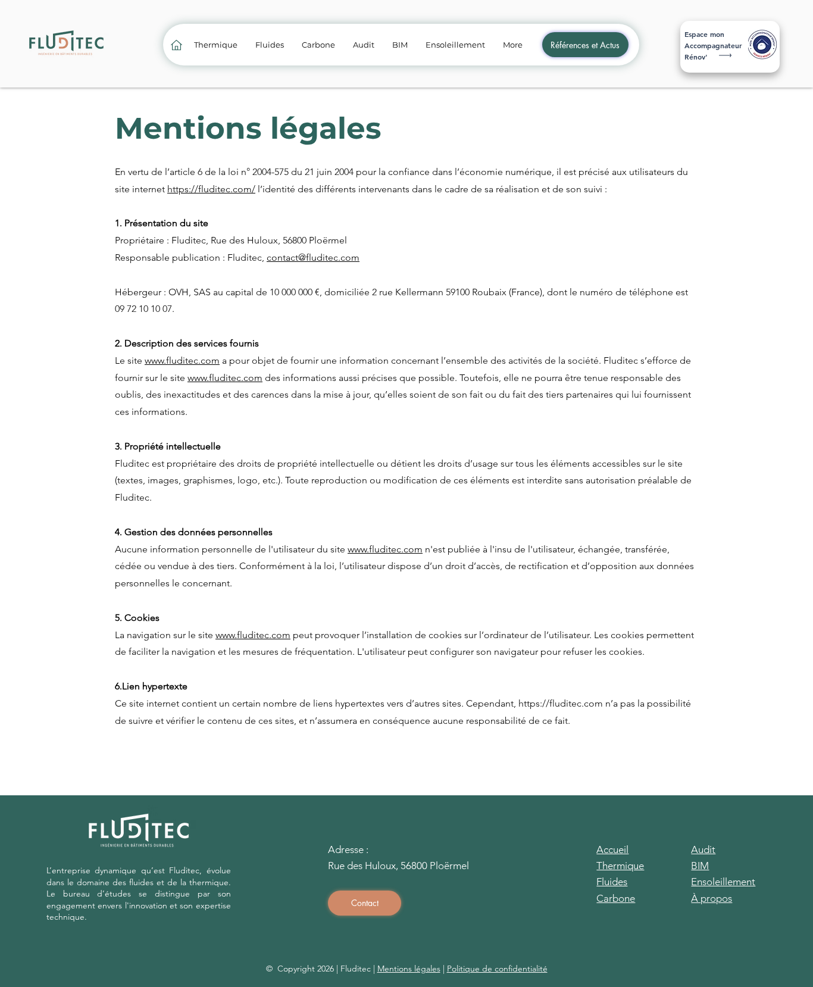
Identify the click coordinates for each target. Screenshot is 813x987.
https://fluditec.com (560, 703)
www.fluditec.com (182, 360)
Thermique (620, 866)
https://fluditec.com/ (211, 189)
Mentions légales (408, 968)
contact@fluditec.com (313, 257)
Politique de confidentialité (497, 968)
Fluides (611, 882)
